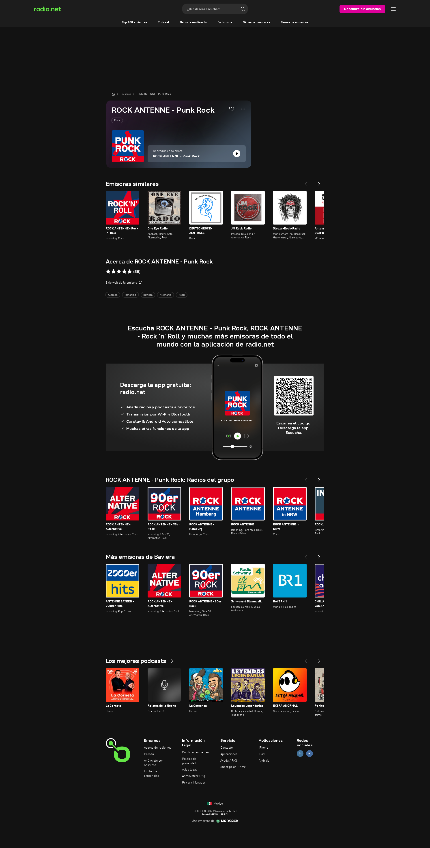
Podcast (163, 22)
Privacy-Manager (193, 782)
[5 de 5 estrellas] (129, 271)
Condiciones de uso (195, 752)
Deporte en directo (193, 22)
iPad (262, 754)
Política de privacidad (189, 761)
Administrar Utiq (193, 776)
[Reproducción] (236, 153)
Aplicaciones (228, 754)
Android (264, 760)
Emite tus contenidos (151, 773)
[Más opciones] (243, 109)
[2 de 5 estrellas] (113, 271)
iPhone (263, 747)
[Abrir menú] (393, 9)
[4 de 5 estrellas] (124, 271)
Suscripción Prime (233, 767)
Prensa (149, 754)
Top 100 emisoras (134, 22)
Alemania (165, 295)
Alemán (113, 295)
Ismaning (130, 295)
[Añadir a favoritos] (231, 108)
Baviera (148, 295)
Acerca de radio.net (157, 747)
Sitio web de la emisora (122, 282)
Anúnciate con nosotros (153, 763)
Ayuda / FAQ (228, 760)
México (218, 803)
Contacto (226, 747)
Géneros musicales (256, 22)
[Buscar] (242, 9)
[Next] (319, 182)
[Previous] (306, 182)
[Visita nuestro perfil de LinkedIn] (300, 753)
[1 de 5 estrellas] (108, 271)
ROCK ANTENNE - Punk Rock (176, 156)
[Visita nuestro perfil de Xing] (309, 753)
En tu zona (224, 22)
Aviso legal (189, 769)
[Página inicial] (113, 94)
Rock (117, 120)
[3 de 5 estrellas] (119, 271)
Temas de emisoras (294, 22)
